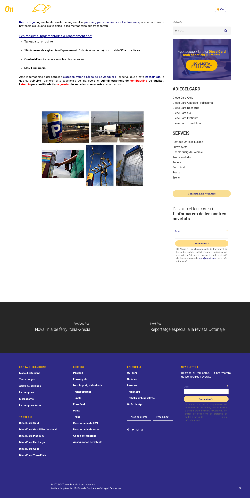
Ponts (176, 172)
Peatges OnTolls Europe (188, 142)
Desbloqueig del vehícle (188, 152)
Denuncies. (116, 488)
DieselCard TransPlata (187, 123)
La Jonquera (26, 392)
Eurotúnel (179, 167)
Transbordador (182, 157)
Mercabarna (26, 398)
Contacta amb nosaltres (202, 193)
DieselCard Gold (183, 97)
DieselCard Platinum (185, 118)
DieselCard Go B (183, 113)
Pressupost (162, 416)
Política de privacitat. (62, 488)
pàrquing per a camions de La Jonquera (111, 22)
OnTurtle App (135, 404)
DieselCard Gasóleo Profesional (193, 102)
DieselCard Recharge (186, 107)
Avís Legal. (103, 488)
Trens (176, 177)
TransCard (133, 391)
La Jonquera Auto (30, 405)
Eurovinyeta (180, 147)
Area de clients (139, 416)
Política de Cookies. (85, 488)
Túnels (177, 162)
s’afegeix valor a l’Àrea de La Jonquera (89, 77)
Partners (132, 385)
